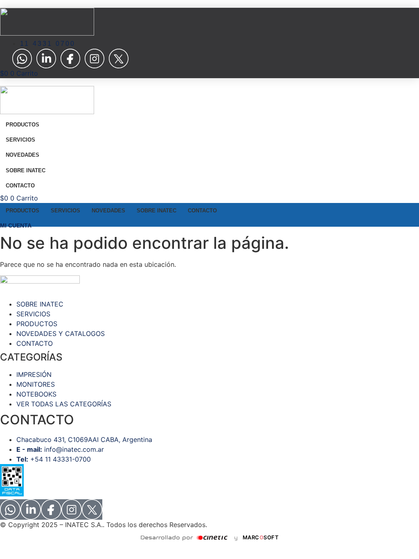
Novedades (22, 155)
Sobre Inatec (25, 170)
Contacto (20, 186)
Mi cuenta (16, 225)
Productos (22, 125)
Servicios (20, 140)
